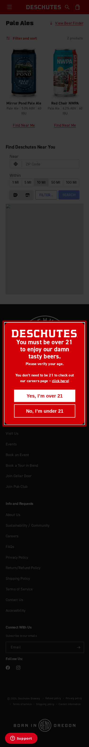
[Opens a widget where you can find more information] (21, 739)
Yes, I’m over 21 (45, 395)
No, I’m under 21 (44, 410)
